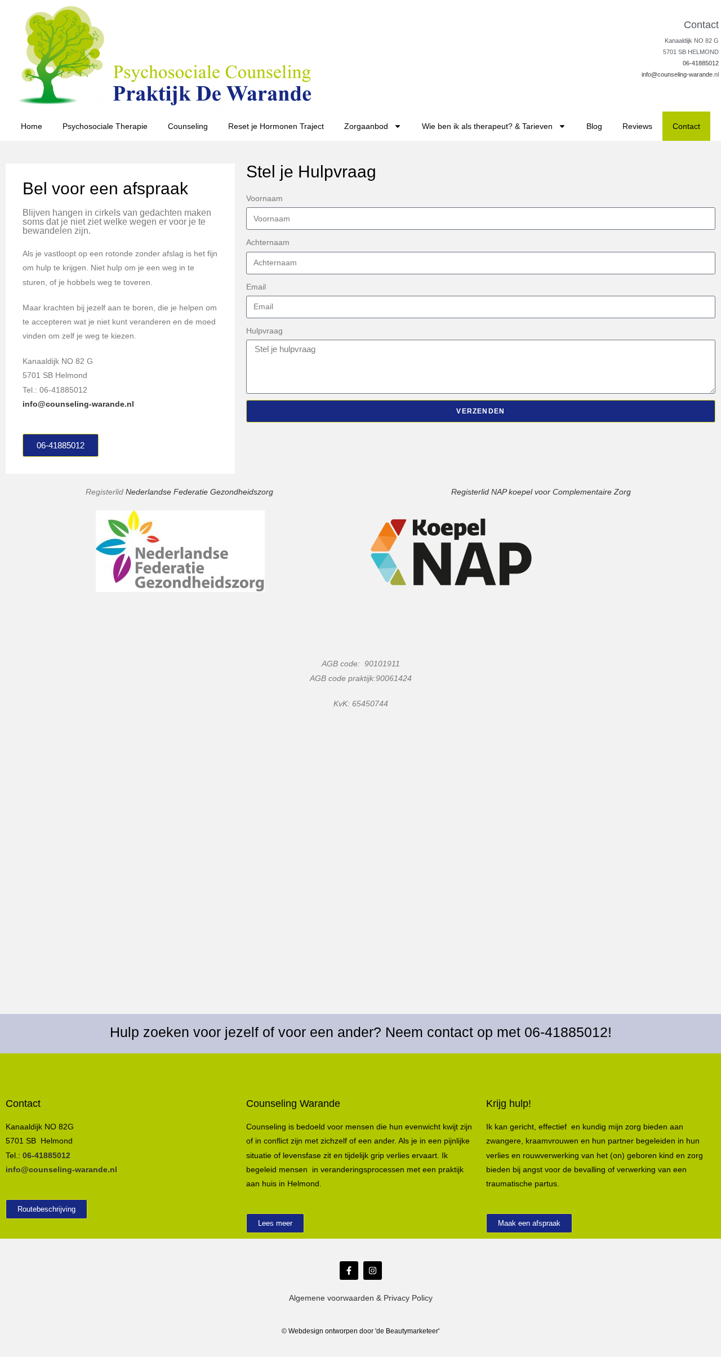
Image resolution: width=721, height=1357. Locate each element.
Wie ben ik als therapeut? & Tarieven (487, 126)
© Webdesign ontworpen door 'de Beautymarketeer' (360, 1331)
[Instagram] (372, 1270)
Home (31, 126)
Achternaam (268, 242)
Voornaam (264, 198)
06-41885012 (701, 63)
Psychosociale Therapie (105, 126)
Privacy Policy (408, 1297)
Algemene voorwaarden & (336, 1297)
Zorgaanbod (366, 126)
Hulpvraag (264, 330)
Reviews (637, 126)
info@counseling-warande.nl (78, 403)
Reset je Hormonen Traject (276, 126)
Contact (686, 126)
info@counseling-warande (677, 74)
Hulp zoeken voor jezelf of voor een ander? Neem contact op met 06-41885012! (361, 1032)
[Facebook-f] (349, 1270)
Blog (594, 126)
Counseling (188, 126)
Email (256, 286)
